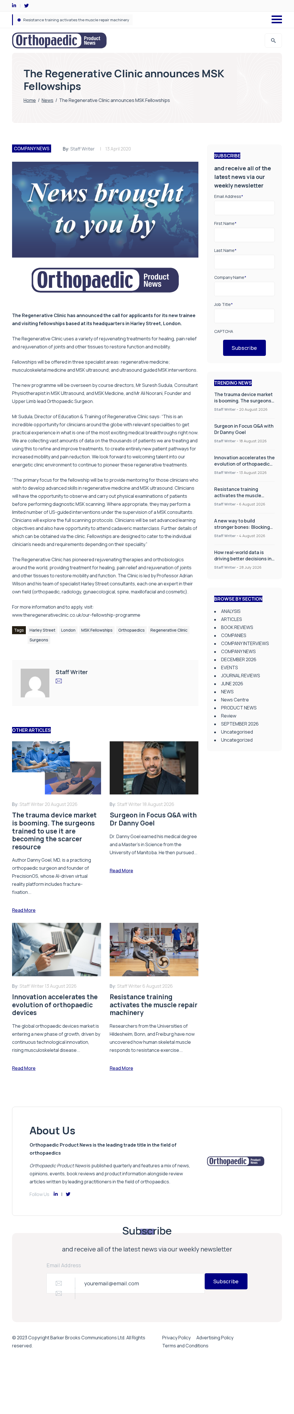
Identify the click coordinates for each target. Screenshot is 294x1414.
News (47, 100)
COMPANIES (233, 635)
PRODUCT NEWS (239, 708)
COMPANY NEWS (31, 148)
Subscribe (244, 347)
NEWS (227, 691)
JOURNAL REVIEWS (240, 675)
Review (228, 716)
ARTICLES (231, 619)
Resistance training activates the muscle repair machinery (237, 495)
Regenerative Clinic (168, 630)
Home (30, 100)
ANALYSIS (231, 611)
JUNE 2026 (232, 683)
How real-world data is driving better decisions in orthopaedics (243, 558)
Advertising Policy (214, 1337)
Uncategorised (237, 732)
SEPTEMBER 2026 (240, 724)
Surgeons (39, 640)
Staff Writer (82, 149)
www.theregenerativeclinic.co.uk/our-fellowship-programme (76, 615)
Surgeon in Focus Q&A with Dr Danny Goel (244, 429)
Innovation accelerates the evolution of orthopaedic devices (244, 463)
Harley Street (42, 630)
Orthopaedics (131, 630)
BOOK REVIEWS (237, 627)
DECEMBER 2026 (238, 659)
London (68, 630)
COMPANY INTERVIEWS (245, 643)
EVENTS (229, 667)
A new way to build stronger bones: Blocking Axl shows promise (79, 19)
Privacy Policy (176, 1337)
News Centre (235, 700)
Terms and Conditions (185, 1345)
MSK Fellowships (97, 630)
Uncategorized (237, 740)
